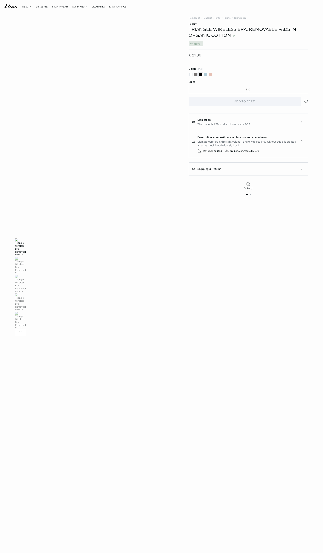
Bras (218, 17)
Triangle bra (240, 17)
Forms (227, 17)
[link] (26, 6)
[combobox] (248, 89)
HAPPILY (193, 23)
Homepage (194, 17)
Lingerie (208, 17)
